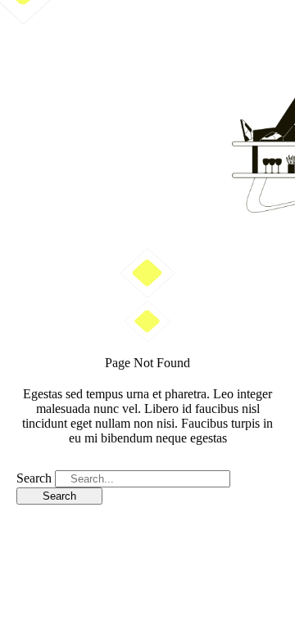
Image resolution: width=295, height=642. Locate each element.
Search (34, 478)
